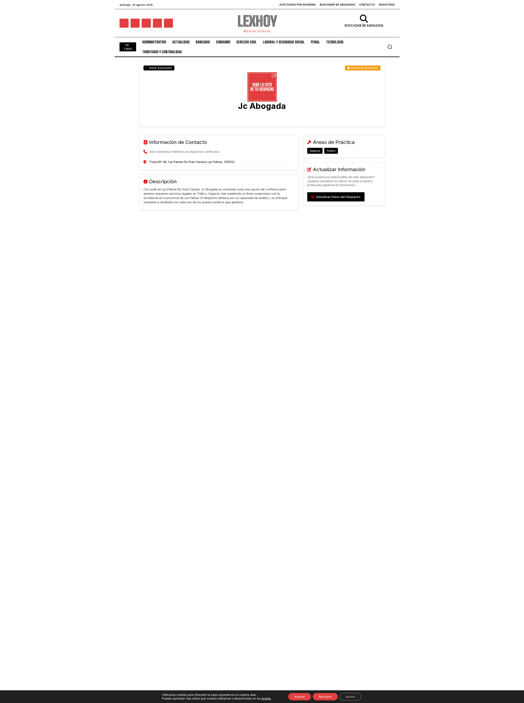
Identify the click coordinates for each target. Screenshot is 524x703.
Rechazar (325, 696)
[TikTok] (157, 23)
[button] (390, 47)
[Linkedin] (146, 23)
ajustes (266, 698)
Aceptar (299, 696)
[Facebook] (124, 23)
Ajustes (350, 696)
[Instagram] (135, 23)
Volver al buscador (160, 67)
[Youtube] (168, 23)
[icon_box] (364, 24)
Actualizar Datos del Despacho (338, 197)
